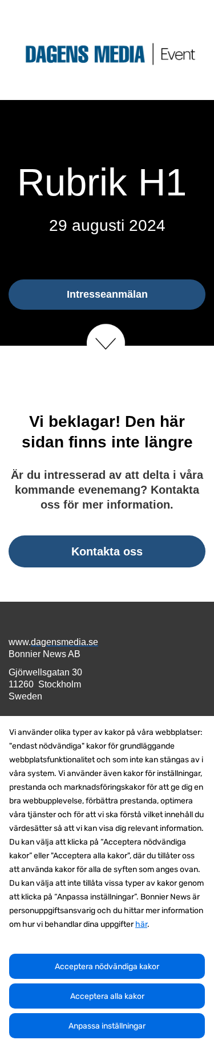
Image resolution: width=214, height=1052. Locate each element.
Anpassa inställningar (107, 1026)
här (141, 924)
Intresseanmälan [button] (107, 294)
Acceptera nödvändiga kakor (107, 966)
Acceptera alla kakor (107, 996)
